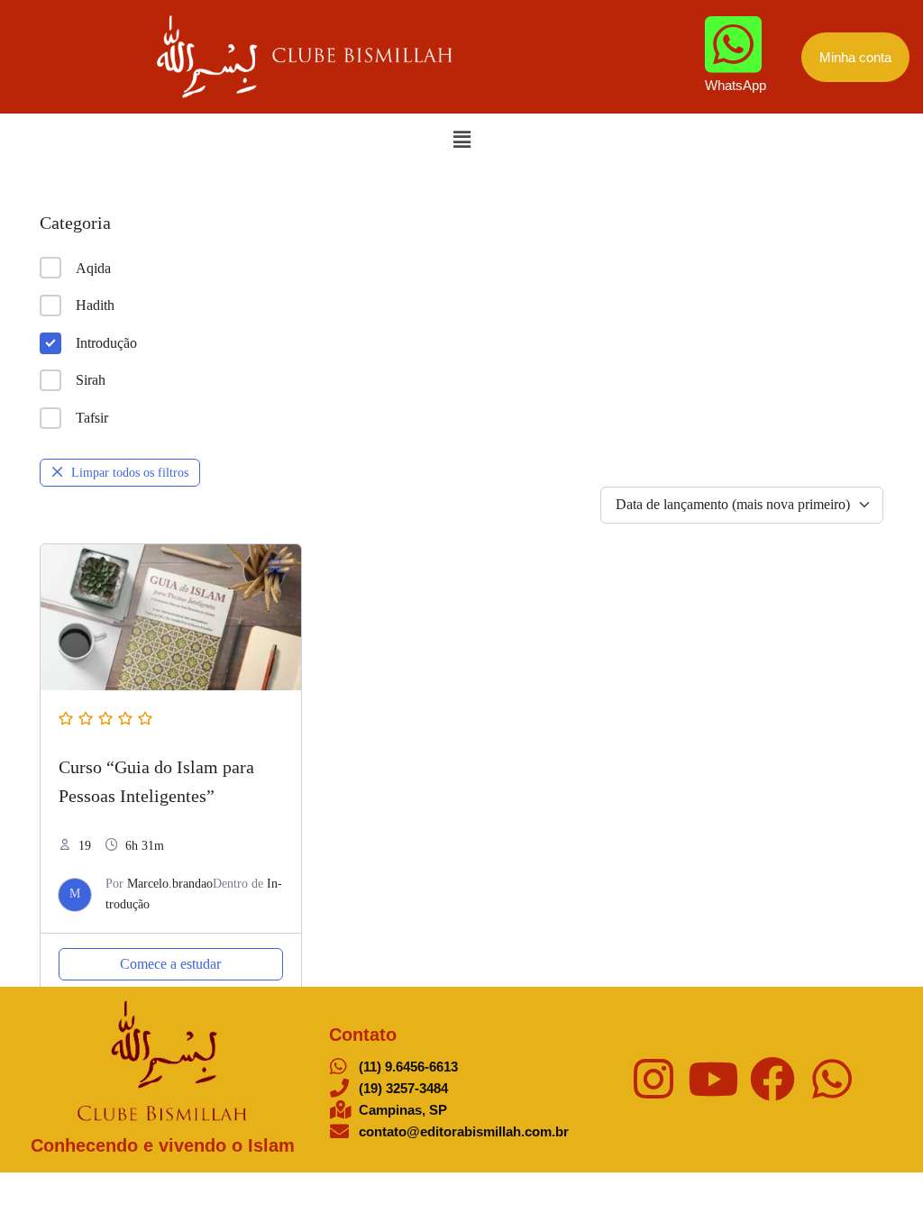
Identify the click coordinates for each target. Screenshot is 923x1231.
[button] (461, 140)
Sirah (90, 380)
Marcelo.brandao (170, 883)
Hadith (95, 305)
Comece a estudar (170, 963)
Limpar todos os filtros (129, 472)
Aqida (93, 268)
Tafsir (92, 417)
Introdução (106, 343)
